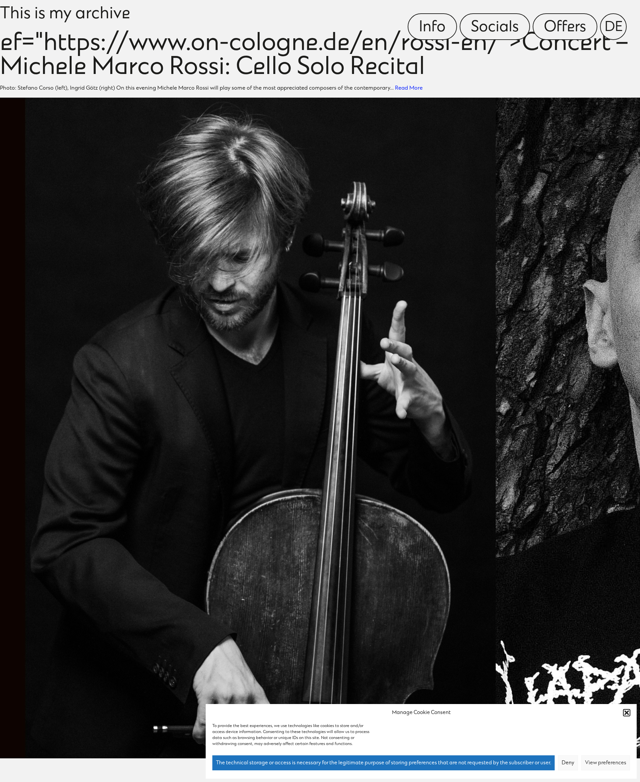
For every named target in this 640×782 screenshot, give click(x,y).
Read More (409, 88)
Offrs (565, 27)
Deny (568, 763)
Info (432, 27)
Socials (495, 27)
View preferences (605, 763)
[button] (626, 712)
